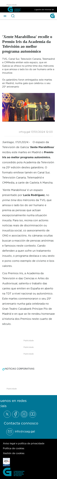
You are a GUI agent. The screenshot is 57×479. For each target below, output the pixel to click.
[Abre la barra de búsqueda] (12, 16)
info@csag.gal (25, 431)
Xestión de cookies (13, 453)
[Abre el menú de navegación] (5, 16)
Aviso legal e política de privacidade (23, 443)
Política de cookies (13, 448)
